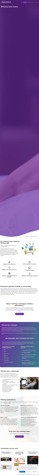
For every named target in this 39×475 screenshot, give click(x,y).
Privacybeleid (30, 473)
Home (22, 2)
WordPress (5, 288)
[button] (37, 465)
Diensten (24, 2)
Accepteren (22, 471)
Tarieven (29, 2)
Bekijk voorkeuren (35, 471)
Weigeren (28, 471)
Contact (36, 2)
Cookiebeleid (26, 473)
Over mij (32, 2)
